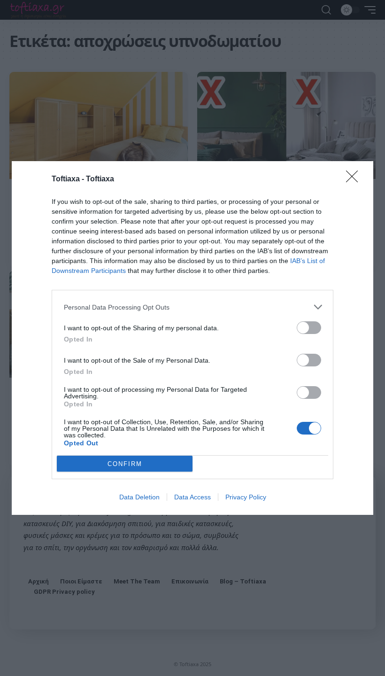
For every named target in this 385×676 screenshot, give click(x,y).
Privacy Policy (245, 497)
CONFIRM (125, 463)
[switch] (309, 327)
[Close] (355, 179)
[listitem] (192, 307)
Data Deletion (139, 497)
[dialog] (192, 338)
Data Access (192, 497)
